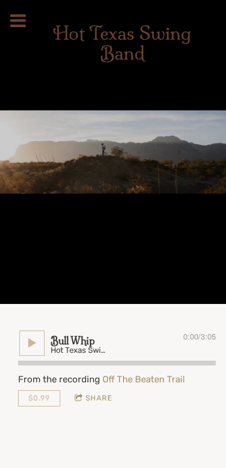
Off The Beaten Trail (143, 379)
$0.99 (39, 398)
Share (99, 398)
